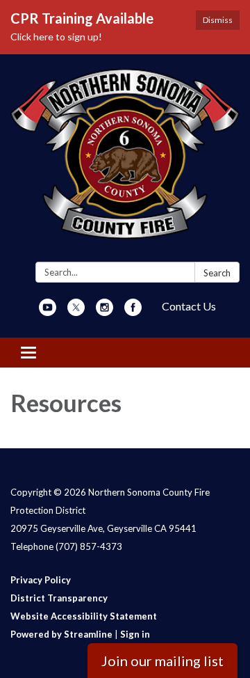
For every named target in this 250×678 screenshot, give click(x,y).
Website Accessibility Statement (83, 616)
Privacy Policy (40, 579)
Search (217, 272)
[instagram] (104, 311)
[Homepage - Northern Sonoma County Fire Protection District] (125, 161)
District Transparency (59, 598)
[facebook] (133, 311)
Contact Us (189, 306)
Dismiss (218, 20)
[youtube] (47, 311)
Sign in (135, 634)
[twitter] (76, 311)
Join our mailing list (162, 660)
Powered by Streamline (61, 634)
